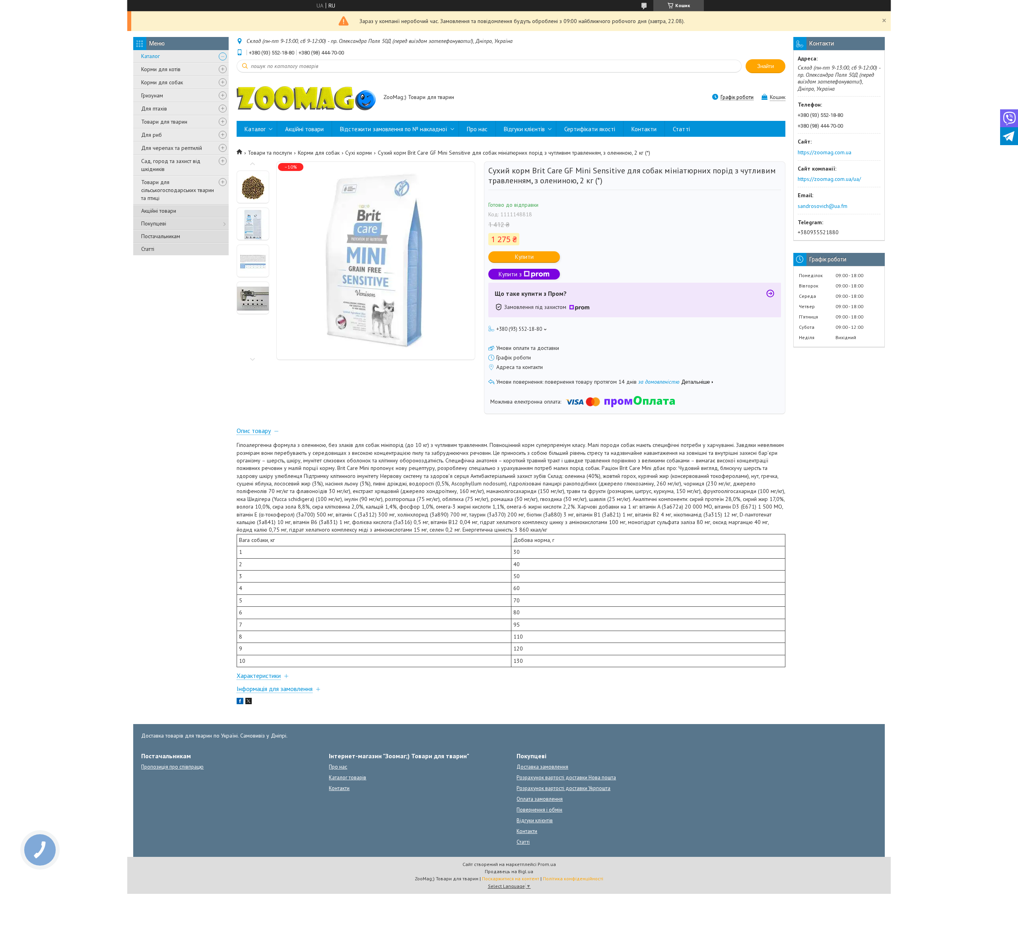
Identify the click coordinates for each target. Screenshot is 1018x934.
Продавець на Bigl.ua (509, 871)
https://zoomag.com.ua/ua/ (829, 179)
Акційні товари (158, 210)
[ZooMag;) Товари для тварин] (306, 98)
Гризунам (152, 95)
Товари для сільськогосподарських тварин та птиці (177, 190)
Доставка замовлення (542, 766)
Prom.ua (547, 864)
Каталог (150, 56)
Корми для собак (162, 82)
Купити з (510, 274)
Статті (147, 248)
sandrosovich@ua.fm (822, 206)
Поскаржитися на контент (510, 879)
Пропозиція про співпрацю (172, 766)
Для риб (151, 134)
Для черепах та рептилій (171, 147)
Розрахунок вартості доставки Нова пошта (566, 777)
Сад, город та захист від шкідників (170, 165)
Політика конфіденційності (573, 879)
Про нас (477, 129)
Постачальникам (160, 236)
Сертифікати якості (589, 129)
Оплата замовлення (540, 799)
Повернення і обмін (539, 809)
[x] (248, 702)
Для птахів (154, 108)
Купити (524, 256)
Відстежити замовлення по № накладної (393, 129)
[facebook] (240, 702)
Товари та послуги (270, 152)
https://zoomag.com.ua (824, 152)
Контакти (644, 129)
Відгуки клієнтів (524, 129)
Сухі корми (358, 152)
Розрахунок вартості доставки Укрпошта (563, 788)
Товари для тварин (164, 121)
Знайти (765, 66)
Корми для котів (161, 69)
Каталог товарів (347, 777)
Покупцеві (153, 223)
